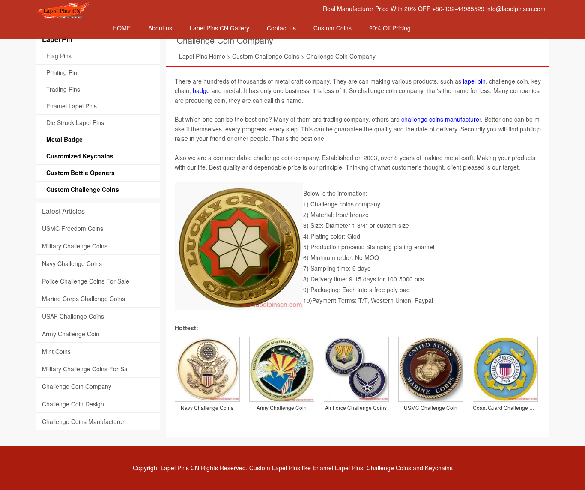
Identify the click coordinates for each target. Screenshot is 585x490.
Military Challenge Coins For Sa (85, 369)
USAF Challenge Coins (73, 316)
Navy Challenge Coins (72, 263)
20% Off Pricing (390, 28)
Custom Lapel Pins (274, 467)
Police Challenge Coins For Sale (85, 281)
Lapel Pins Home (202, 56)
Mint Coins (56, 351)
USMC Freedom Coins (72, 228)
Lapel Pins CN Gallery (219, 28)
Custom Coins (332, 28)
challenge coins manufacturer (441, 119)
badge (201, 90)
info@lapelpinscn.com (516, 8)
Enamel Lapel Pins (338, 467)
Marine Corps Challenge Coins (83, 298)
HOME (122, 28)
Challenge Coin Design (73, 404)
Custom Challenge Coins (265, 56)
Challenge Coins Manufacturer (83, 421)
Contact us (281, 28)
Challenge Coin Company (225, 40)
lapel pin (474, 81)
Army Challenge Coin (70, 333)
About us (160, 28)
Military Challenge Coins (74, 246)
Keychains (439, 467)
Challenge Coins (389, 467)
